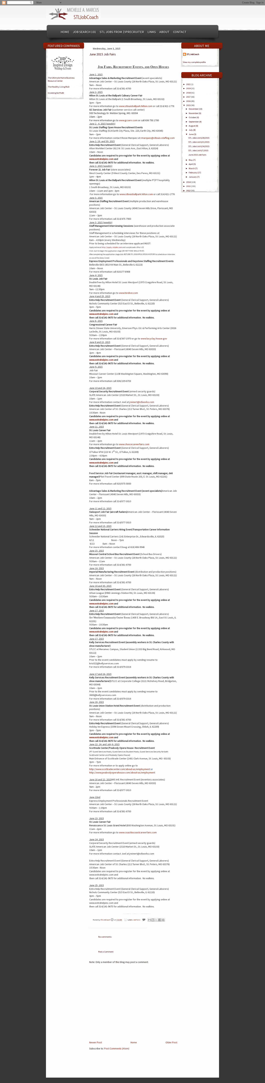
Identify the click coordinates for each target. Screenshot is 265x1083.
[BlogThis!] (153, 920)
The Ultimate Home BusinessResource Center (61, 79)
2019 (188, 88)
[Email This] (149, 920)
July (191, 130)
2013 (188, 186)
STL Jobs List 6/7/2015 (198, 150)
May (191, 160)
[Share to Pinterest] (163, 920)
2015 (188, 105)
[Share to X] (156, 920)
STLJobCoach (105, 920)
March (192, 168)
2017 (188, 96)
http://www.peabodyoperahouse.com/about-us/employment (122, 772)
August (192, 125)
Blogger (183, 1064)
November (194, 113)
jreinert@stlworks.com (141, 402)
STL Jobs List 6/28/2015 (198, 137)
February (193, 172)
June (191, 134)
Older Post (171, 1042)
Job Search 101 (84, 32)
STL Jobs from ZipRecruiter (122, 32)
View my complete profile (194, 62)
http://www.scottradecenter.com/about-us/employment (119, 769)
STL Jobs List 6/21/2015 (198, 142)
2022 (188, 84)
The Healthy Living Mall (58, 86)
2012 (188, 190)
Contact (179, 32)
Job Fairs (136, 920)
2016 (188, 101)
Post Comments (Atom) (116, 1048)
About (164, 32)
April (191, 164)
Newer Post (95, 1042)
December (194, 109)
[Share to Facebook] (160, 920)
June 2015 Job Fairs (197, 154)
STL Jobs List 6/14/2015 (198, 146)
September (194, 121)
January (193, 176)
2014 (188, 182)
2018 (188, 92)
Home (65, 32)
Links (151, 32)
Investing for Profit (56, 93)
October (192, 117)
